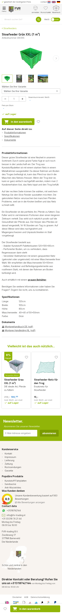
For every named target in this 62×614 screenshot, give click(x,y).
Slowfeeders (10, 28)
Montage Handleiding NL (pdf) (20, 330)
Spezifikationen (12, 136)
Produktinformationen (15, 132)
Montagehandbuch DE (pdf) (19, 326)
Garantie (9, 470)
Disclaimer (17, 597)
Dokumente (10, 139)
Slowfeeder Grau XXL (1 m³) (13, 381)
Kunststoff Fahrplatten (15, 480)
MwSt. (47, 19)
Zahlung (9, 463)
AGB (26, 597)
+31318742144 (14, 510)
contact (43, 2)
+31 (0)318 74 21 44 (12, 518)
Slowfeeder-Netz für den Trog (46, 381)
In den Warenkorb (21, 122)
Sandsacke (10, 484)
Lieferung (9, 460)
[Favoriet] (38, 121)
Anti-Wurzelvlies (13, 487)
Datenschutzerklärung (40, 597)
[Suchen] (38, 19)
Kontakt (8, 453)
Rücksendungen (13, 467)
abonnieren (49, 433)
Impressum (10, 457)
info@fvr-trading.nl (16, 515)
